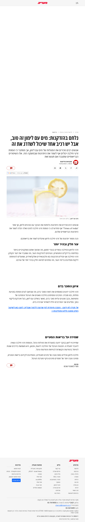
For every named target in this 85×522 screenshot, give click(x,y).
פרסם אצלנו (56, 471)
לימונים (71, 366)
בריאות (54, 132)
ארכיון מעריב (56, 488)
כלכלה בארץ (74, 474)
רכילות (76, 480)
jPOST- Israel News (35, 471)
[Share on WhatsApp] (60, 168)
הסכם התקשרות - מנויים (14, 471)
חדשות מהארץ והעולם (66, 132)
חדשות (76, 469)
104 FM (39, 482)
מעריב (76, 132)
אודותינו (58, 490)
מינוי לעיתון (57, 485)
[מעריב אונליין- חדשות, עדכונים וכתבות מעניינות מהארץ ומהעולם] (43, 3)
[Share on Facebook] (71, 168)
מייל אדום (57, 474)
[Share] (76, 168)
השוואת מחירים (37, 488)
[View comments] (11, 168)
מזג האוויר (75, 490)
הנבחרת (75, 485)
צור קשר (57, 469)
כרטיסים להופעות (73, 493)
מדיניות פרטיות (16, 474)
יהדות (76, 488)
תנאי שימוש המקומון (15, 477)
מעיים (66, 366)
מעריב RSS (56, 477)
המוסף (58, 482)
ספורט (76, 477)
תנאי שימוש (17, 469)
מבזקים (76, 471)
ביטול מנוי (57, 493)
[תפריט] (80, 3)
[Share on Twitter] (66, 168)
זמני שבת (39, 485)
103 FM (39, 477)
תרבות (76, 482)
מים (77, 366)
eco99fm (39, 480)
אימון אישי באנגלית (36, 469)
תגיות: (76, 364)
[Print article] (55, 168)
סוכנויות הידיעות (66, 161)
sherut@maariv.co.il (63, 505)
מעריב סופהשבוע (55, 480)
